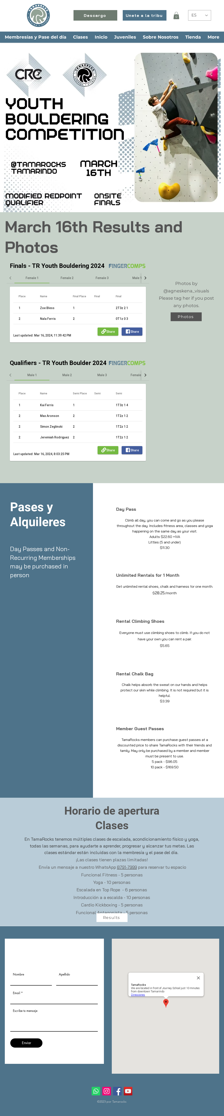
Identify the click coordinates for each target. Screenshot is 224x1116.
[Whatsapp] (96, 1091)
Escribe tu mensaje (25, 1010)
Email (16, 993)
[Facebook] (117, 1091)
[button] (176, 15)
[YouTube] (128, 1091)
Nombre (18, 974)
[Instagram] (106, 1091)
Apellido (64, 974)
